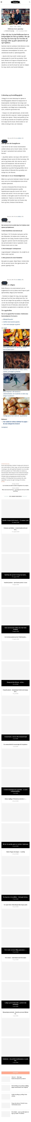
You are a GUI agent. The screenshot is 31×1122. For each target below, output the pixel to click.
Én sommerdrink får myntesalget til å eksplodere (15, 744)
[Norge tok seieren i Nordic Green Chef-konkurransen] (5, 1105)
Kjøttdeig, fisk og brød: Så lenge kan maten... (16, 574)
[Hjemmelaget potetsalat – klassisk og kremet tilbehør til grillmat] (15, 1027)
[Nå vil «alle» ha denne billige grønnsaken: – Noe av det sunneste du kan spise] (15, 938)
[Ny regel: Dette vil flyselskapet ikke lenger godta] (15, 918)
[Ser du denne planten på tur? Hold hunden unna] (15, 650)
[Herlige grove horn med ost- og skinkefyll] (16, 406)
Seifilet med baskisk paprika (11, 322)
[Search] (29, 2)
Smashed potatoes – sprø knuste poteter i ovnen (15, 582)
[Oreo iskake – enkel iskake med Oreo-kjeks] (15, 971)
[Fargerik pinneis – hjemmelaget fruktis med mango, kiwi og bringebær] (15, 705)
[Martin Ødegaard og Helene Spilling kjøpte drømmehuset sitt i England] (5, 1088)
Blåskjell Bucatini (8, 319)
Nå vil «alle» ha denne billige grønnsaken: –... (15, 950)
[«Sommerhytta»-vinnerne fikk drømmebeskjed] (15, 725)
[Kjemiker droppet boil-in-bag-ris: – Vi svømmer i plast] (15, 508)
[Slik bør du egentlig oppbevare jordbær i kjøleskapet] (15, 832)
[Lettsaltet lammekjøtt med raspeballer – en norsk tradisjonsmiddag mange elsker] (15, 778)
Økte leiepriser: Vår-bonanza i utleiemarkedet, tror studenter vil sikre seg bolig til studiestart (15, 394)
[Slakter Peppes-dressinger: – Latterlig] (15, 865)
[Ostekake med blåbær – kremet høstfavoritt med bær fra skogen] (15, 543)
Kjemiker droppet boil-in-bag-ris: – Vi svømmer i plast (15, 520)
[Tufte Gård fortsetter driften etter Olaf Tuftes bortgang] (15, 616)
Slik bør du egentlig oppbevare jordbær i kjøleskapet (15, 844)
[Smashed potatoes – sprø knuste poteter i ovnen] (15, 596)
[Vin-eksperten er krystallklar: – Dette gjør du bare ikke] (15, 885)
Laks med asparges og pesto (11, 324)
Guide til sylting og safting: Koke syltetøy (19, 1095)
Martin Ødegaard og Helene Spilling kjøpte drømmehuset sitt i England (20, 1086)
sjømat (6, 427)
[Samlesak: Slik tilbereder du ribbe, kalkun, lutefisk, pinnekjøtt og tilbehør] (16, 360)
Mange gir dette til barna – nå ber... (15, 682)
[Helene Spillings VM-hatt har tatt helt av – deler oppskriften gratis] (15, 812)
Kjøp (4, 141)
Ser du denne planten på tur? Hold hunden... (15, 637)
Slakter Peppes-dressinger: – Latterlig (15, 851)
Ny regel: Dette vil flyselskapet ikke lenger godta (15, 904)
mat (2, 427)
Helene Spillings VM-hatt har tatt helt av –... (15, 799)
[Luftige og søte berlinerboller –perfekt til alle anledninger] (15, 991)
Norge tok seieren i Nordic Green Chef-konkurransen (19, 1104)
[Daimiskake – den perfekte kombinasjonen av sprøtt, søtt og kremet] (15, 1047)
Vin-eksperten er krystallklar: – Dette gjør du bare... (15, 897)
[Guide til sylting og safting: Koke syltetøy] (5, 1097)
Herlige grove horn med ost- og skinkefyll (15, 416)
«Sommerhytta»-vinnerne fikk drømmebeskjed (15, 736)
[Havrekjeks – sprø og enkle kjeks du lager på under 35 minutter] (5, 1114)
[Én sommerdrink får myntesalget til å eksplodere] (15, 758)
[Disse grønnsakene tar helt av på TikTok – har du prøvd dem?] (16, 337)
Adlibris (19, 138)
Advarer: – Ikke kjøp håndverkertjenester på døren (19, 1078)
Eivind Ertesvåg (9, 31)
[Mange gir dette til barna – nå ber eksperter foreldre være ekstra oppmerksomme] (15, 670)
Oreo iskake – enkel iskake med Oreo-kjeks (15, 957)
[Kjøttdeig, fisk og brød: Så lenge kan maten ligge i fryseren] (15, 563)
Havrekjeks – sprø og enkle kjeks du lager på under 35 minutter (20, 1112)
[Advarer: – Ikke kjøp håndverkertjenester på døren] (5, 1079)
